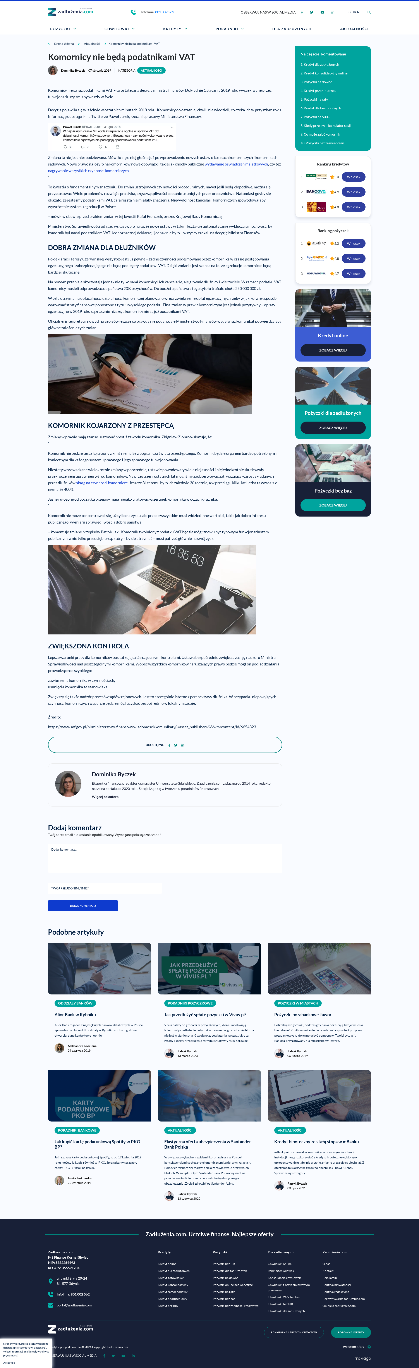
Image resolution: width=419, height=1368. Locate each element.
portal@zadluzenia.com (74, 1305)
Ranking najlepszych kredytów (294, 1332)
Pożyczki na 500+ (317, 117)
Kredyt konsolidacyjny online (325, 73)
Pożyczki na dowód (318, 82)
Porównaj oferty (351, 1332)
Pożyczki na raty (316, 99)
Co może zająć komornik (322, 134)
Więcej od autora (105, 796)
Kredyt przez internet (320, 90)
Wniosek (353, 177)
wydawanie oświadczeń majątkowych (236, 164)
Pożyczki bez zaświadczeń (325, 143)
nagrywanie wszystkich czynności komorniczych (88, 170)
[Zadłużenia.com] (70, 11)
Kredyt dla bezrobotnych (322, 108)
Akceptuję (9, 1362)
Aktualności (151, 70)
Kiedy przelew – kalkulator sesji (327, 125)
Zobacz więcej (333, 350)
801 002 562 (164, 12)
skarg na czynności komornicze (102, 482)
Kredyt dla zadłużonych (321, 64)
